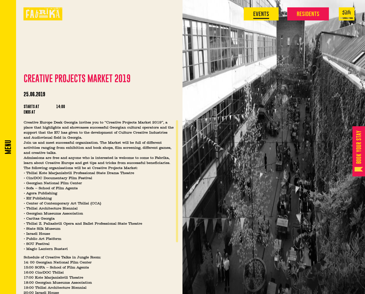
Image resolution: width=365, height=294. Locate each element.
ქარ (346, 13)
